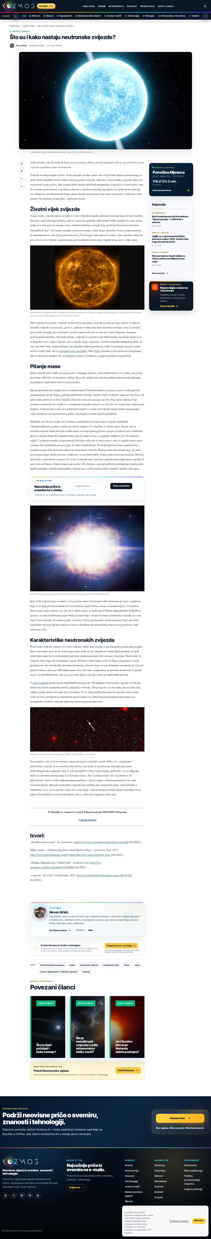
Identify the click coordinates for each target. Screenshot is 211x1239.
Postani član (177, 1118)
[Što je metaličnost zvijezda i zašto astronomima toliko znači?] (88, 1027)
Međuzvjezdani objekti (85, 16)
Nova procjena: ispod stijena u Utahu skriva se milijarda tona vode (168, 258)
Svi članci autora (58, 930)
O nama (158, 1197)
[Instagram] (22, 1195)
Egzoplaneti (62, 16)
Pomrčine (159, 1170)
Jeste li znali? (166, 6)
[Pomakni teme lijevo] (16, 16)
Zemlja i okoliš (110, 16)
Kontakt (158, 1191)
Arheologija (130, 16)
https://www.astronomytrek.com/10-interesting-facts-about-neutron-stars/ (70, 854)
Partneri (159, 1186)
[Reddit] (38, 1195)
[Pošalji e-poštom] (21, 186)
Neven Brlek (58, 912)
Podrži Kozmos (126, 1070)
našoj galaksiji (40, 682)
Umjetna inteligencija (198, 16)
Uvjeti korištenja (193, 1189)
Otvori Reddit (167, 306)
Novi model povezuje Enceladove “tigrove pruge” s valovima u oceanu (170, 219)
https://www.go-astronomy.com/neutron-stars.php (101, 842)
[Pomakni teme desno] (205, 16)
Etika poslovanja (193, 1170)
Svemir (102, 6)
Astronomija (116, 6)
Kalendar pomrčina (171, 190)
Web (90, 930)
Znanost (132, 6)
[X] (14, 1195)
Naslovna (89, 6)
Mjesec (46, 16)
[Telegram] (30, 1195)
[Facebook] (5, 1195)
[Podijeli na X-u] (22, 171)
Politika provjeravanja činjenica (192, 1179)
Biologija (146, 16)
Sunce (97, 351)
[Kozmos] (18, 6)
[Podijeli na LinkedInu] (22, 178)
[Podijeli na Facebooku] (22, 164)
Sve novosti (158, 273)
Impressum (190, 1165)
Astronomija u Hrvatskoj (169, 16)
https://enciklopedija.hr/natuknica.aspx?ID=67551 (104, 875)
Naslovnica (15, 26)
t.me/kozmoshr (88, 820)
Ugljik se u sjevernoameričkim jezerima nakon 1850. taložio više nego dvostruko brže (170, 239)
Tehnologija (147, 6)
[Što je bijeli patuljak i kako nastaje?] (48, 1027)
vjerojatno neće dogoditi (72, 351)
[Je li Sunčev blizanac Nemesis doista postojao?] (127, 1027)
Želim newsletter (121, 486)
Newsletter (160, 1181)
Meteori (32, 16)
